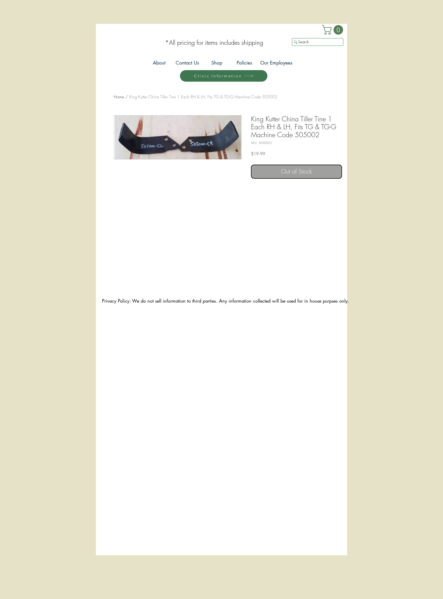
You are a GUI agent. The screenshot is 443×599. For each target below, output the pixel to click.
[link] (333, 30)
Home (119, 97)
